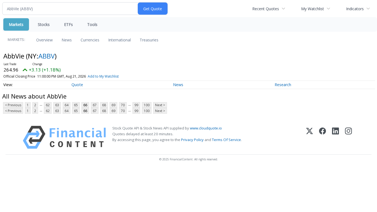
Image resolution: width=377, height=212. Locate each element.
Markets (16, 24)
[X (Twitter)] (309, 137)
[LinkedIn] (335, 137)
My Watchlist (312, 8)
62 (48, 105)
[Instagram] (348, 137)
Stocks (44, 24)
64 (66, 105)
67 (95, 105)
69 (113, 105)
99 (136, 105)
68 (104, 105)
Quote (77, 84)
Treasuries (149, 40)
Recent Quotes (265, 8)
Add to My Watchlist (103, 76)
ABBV (46, 55)
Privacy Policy (192, 139)
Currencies (90, 40)
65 (76, 105)
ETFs (68, 24)
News (67, 40)
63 (57, 105)
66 (85, 105)
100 (147, 105)
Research (283, 84)
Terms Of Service (226, 139)
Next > (160, 105)
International (119, 40)
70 (123, 105)
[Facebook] (322, 137)
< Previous (13, 105)
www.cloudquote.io (206, 128)
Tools (92, 24)
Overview (44, 40)
